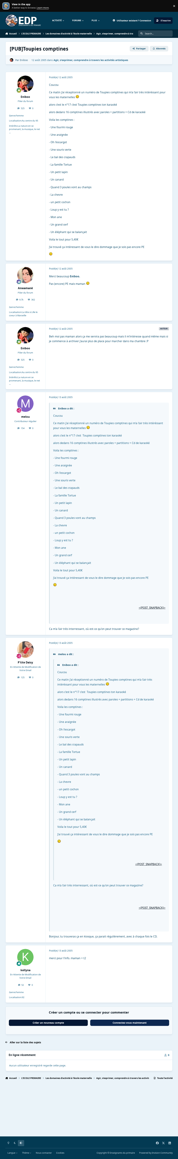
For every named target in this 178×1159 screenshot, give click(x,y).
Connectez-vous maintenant (130, 1022)
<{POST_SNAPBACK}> (152, 608)
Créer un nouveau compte (48, 1022)
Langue (11, 1152)
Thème (26, 1152)
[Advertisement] (89, 1109)
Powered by (156, 1152)
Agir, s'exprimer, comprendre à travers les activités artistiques (91, 60)
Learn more (6, 6)
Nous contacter (44, 1152)
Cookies (60, 1152)
